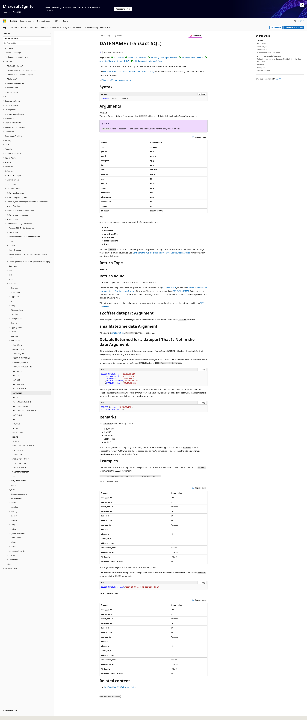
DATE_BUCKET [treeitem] (18, 371)
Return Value (262, 50)
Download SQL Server (294, 27)
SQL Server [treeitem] (9, 48)
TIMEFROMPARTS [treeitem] (19, 468)
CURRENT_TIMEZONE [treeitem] (21, 362)
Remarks (260, 64)
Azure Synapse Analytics (192, 57)
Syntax (260, 40)
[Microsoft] (4, 21)
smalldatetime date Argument (269, 56)
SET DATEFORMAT (181, 291)
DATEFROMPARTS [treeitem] (19, 389)
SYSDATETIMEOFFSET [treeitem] (20, 459)
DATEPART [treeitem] (16, 397)
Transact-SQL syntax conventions (117, 80)
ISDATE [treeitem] (15, 437)
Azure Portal (276, 27)
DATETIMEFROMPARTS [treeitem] (21, 406)
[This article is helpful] (277, 79)
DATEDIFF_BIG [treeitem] (18, 384)
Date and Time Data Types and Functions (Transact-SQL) (128, 71)
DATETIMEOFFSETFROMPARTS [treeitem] (24, 410)
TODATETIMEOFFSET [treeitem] (20, 472)
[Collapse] (51, 34)
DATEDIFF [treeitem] (16, 380)
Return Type (262, 46)
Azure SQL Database (137, 57)
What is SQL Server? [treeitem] (15, 66)
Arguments (261, 43)
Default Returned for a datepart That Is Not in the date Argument (279, 60)
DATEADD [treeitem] (16, 375)
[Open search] (295, 21)
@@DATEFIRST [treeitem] (18, 349)
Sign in (301, 21)
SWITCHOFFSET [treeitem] (18, 450)
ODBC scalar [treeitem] (16, 292)
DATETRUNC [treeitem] (17, 415)
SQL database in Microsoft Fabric (148, 61)
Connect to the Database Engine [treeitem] (20, 74)
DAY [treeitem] (14, 419)
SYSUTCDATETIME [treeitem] (19, 463)
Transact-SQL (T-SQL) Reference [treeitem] (21, 228)
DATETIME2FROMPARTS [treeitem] (21, 402)
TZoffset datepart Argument (268, 53)
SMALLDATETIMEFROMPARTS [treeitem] (24, 446)
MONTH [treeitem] (15, 441)
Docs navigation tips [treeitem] (13, 53)
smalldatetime (117, 333)
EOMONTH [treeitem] (16, 424)
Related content (263, 71)
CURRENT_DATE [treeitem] (18, 354)
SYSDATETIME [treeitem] (18, 454)
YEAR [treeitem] (14, 476)
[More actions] (205, 36)
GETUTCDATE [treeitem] (17, 432)
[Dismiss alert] (302, 5)
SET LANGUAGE (169, 287)
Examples (261, 67)
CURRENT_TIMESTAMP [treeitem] (21, 358)
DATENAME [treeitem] (17, 393)
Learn (102, 35)
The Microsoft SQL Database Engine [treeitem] (21, 70)
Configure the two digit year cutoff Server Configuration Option (161, 252)
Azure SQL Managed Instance (164, 57)
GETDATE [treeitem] (16, 428)
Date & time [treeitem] (17, 345)
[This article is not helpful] (279, 79)
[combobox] (27, 38)
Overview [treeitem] (14, 288)
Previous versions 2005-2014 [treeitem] (16, 57)
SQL (109, 35)
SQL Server (118, 35)
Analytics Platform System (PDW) (114, 61)
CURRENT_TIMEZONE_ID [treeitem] (22, 367)
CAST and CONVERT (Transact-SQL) (120, 687)
